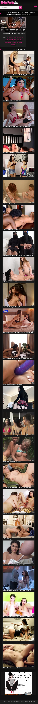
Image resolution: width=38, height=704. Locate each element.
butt (15, 39)
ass (7, 37)
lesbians (19, 39)
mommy (13, 44)
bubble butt (20, 37)
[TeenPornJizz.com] (9, 2)
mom (6, 39)
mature (14, 42)
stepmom (19, 42)
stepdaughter (8, 42)
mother (11, 39)
